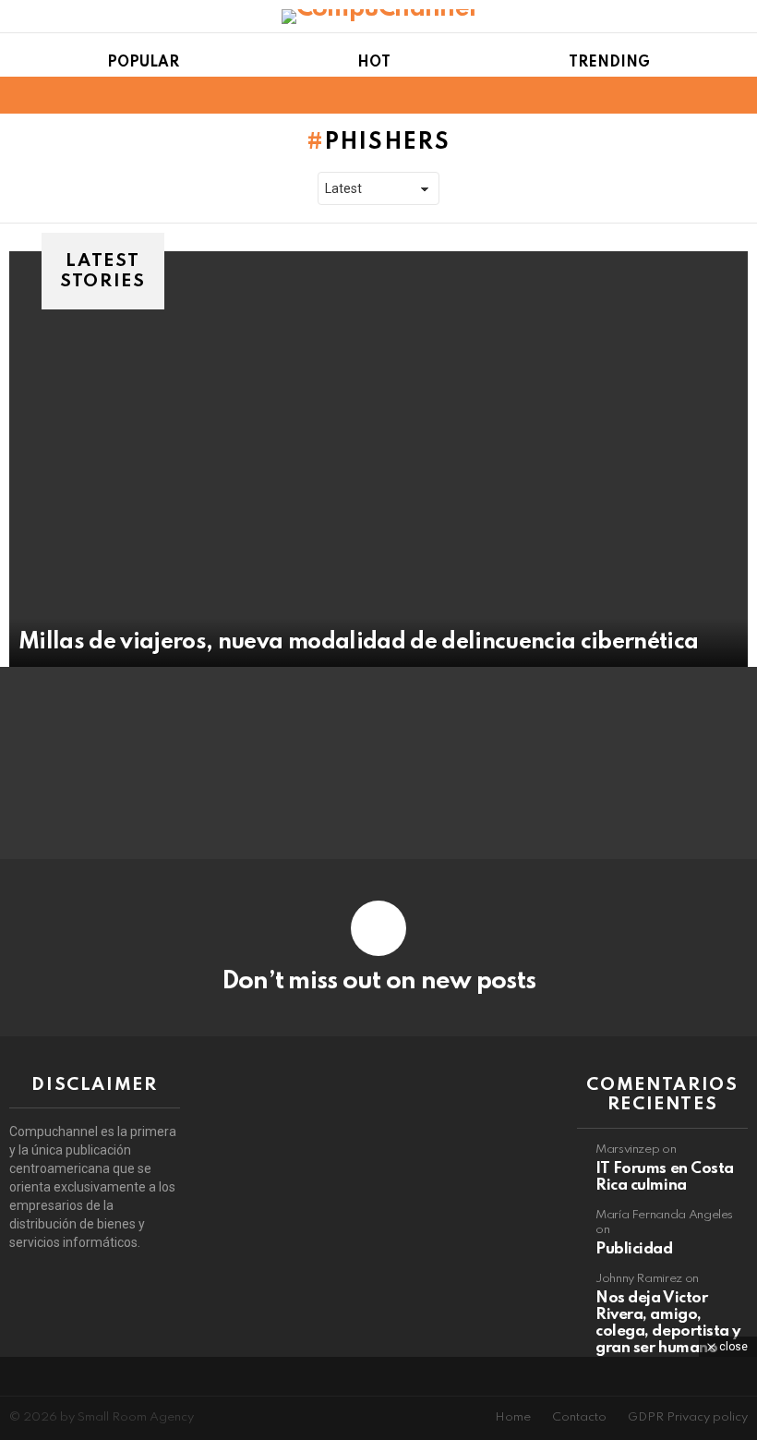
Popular (143, 62)
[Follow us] (705, 95)
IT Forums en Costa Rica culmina (664, 1177)
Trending (609, 62)
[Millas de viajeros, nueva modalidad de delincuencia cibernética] (378, 459)
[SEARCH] (737, 95)
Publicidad (634, 1249)
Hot (374, 62)
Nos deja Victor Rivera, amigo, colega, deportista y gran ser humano (667, 1323)
